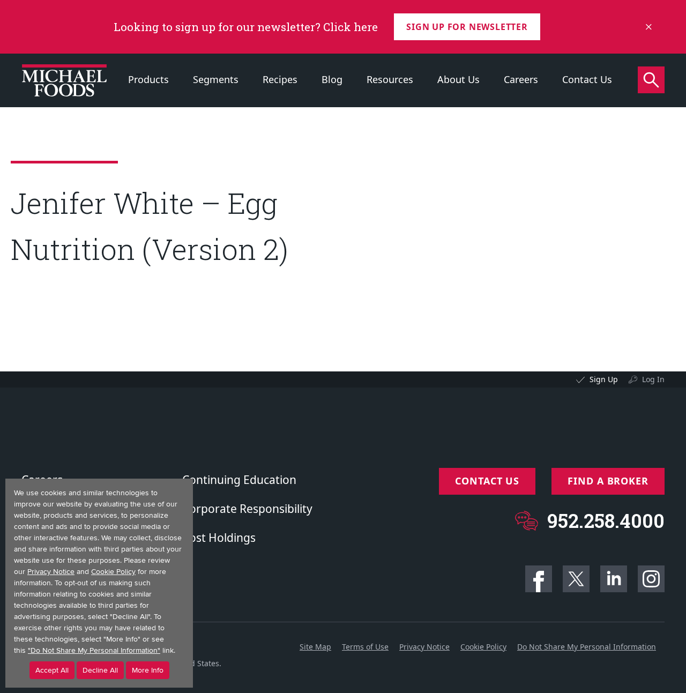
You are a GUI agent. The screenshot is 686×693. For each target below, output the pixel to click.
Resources (390, 79)
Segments (215, 79)
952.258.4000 (606, 521)
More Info (147, 670)
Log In (653, 379)
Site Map (315, 647)
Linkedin (613, 578)
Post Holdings (219, 537)
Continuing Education (239, 479)
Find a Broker (608, 480)
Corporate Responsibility (247, 508)
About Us (458, 79)
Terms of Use (365, 647)
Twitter (576, 578)
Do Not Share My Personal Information (586, 647)
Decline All (100, 670)
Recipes (280, 79)
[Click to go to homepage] (64, 80)
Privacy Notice (424, 647)
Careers (521, 79)
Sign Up (604, 379)
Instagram (651, 578)
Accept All (52, 670)
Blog (332, 79)
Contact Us (587, 79)
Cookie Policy (483, 647)
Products (148, 79)
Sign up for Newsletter (467, 27)
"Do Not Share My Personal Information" (94, 650)
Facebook (538, 578)
